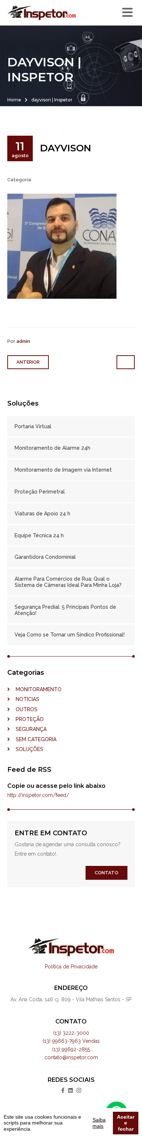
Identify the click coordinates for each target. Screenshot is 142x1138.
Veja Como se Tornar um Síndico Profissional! (70, 635)
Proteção (27, 719)
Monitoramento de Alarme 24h (52, 448)
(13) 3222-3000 (71, 1033)
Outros (24, 709)
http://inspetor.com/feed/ (38, 795)
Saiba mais (99, 1123)
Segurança (28, 729)
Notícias (24, 699)
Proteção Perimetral (40, 492)
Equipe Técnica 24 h (39, 535)
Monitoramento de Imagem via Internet (63, 470)
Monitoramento (36, 689)
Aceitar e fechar (125, 1123)
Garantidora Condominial (45, 557)
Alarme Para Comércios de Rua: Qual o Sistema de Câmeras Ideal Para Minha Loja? (68, 582)
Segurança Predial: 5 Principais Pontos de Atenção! (65, 610)
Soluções (26, 749)
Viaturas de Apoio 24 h (42, 513)
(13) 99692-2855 (71, 1049)
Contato (106, 872)
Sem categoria (33, 739)
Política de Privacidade (71, 966)
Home (14, 99)
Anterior (28, 362)
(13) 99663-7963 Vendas (71, 1041)
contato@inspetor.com (71, 1057)
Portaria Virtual (33, 426)
